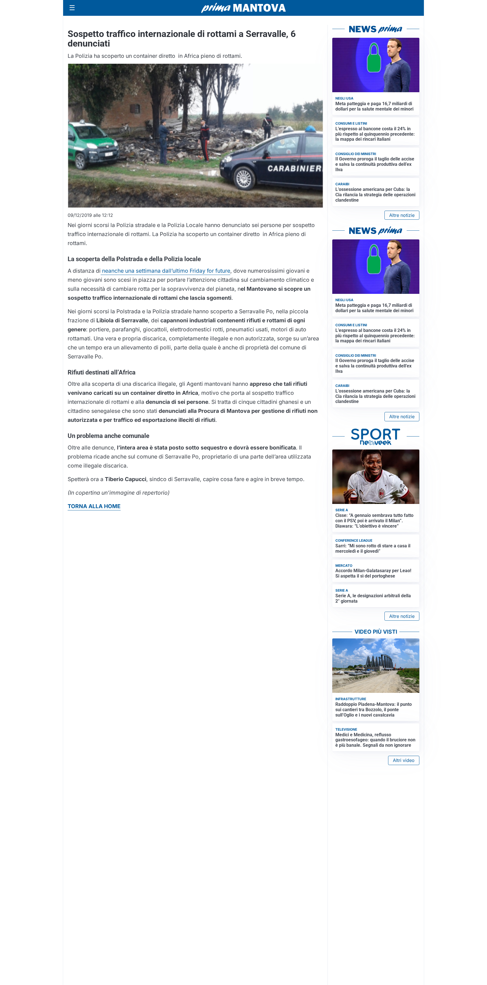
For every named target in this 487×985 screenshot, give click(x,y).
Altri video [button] (404, 760)
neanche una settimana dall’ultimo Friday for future (165, 270)
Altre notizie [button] (402, 215)
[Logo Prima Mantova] (243, 8)
